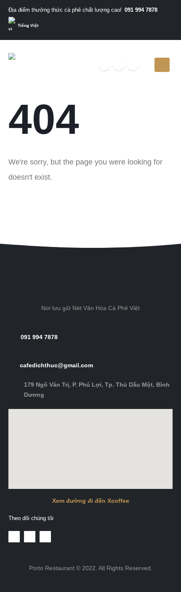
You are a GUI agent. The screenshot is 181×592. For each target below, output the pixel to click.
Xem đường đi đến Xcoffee (90, 500)
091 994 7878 (141, 10)
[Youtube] (119, 65)
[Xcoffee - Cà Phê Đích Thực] (34, 65)
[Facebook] (104, 65)
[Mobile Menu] (162, 65)
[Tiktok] (133, 65)
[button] (90, 223)
